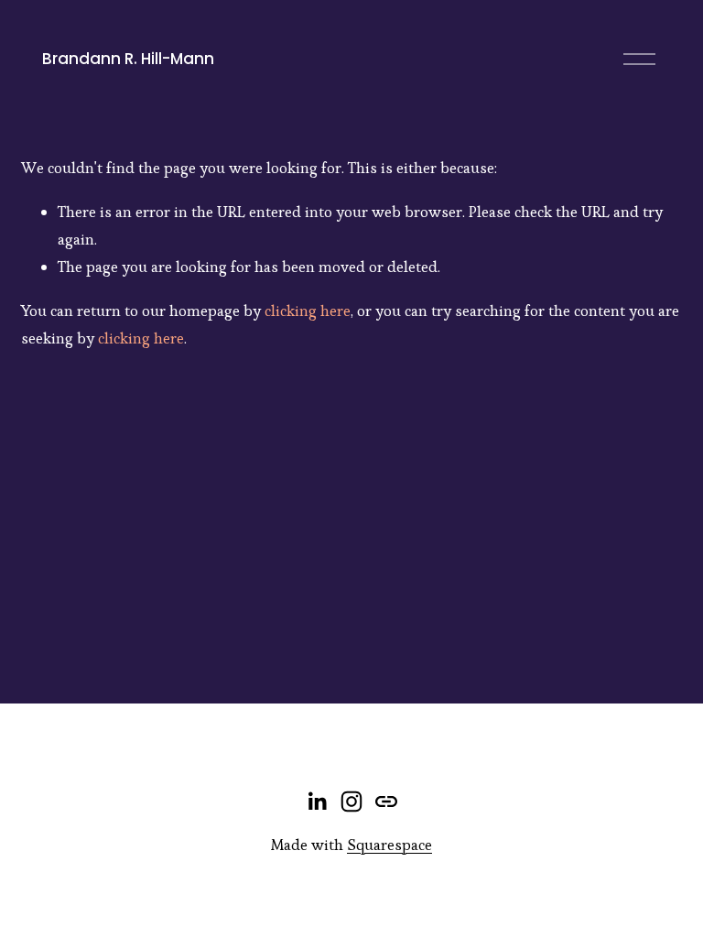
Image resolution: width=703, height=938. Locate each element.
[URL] (386, 802)
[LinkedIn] (317, 802)
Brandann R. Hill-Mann (128, 59)
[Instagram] (351, 802)
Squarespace (389, 844)
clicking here (308, 310)
